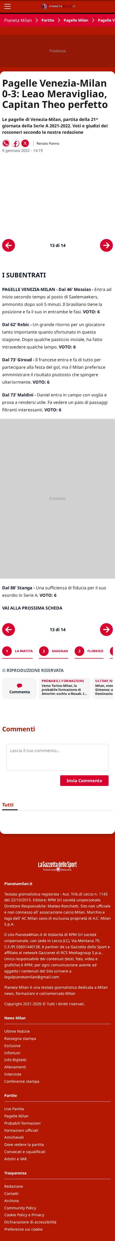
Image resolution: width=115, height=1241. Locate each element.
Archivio (11, 1200)
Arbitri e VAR (15, 1158)
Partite (47, 20)
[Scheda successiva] (106, 245)
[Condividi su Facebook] (15, 143)
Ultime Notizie (17, 1031)
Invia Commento (84, 781)
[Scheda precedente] (8, 245)
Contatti (11, 1193)
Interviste (12, 1074)
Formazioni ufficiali (21, 1130)
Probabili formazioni (22, 1123)
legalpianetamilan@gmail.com (31, 976)
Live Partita (14, 1108)
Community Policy (20, 1207)
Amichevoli (14, 1137)
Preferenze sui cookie (23, 1229)
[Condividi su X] (25, 143)
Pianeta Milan (18, 20)
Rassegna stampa (20, 1038)
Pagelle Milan (76, 20)
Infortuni (12, 1052)
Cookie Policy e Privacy (24, 1214)
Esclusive (12, 1045)
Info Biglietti (15, 1059)
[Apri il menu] (7, 6)
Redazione (13, 1186)
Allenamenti (15, 1066)
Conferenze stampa (21, 1081)
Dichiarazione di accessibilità (30, 1221)
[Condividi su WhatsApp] (6, 143)
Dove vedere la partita (24, 1144)
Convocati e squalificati (24, 1151)
